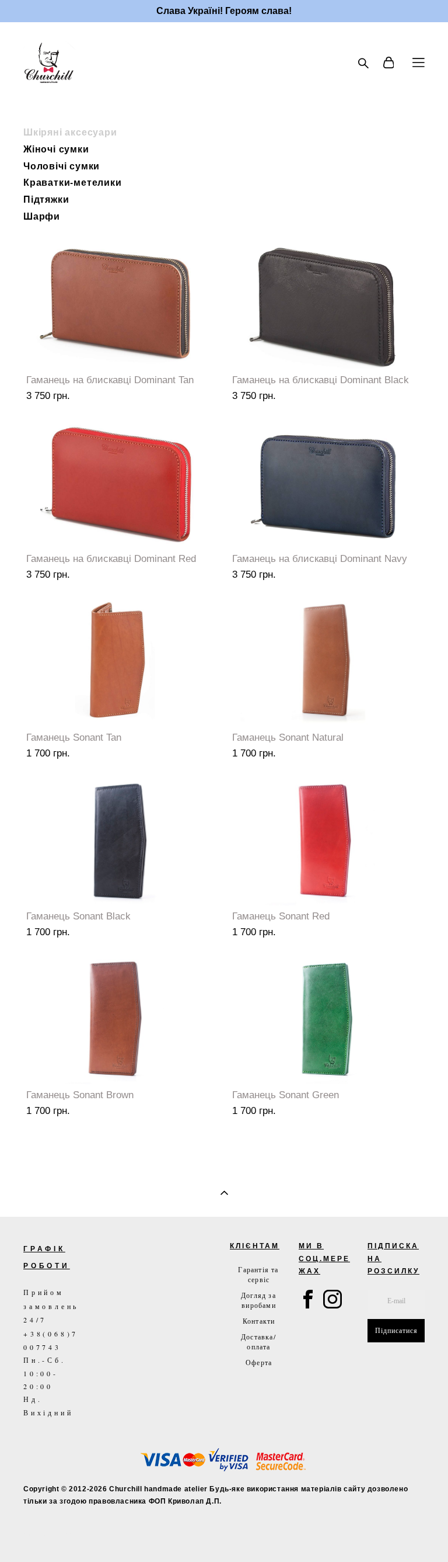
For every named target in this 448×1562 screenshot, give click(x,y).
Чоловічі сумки (61, 165)
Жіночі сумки (56, 148)
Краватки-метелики (72, 182)
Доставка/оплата (258, 1341)
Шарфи (41, 216)
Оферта (259, 1362)
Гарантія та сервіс (258, 1274)
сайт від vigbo (48, 1534)
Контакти (259, 1320)
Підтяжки (46, 199)
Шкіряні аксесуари (70, 131)
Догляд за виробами (258, 1300)
